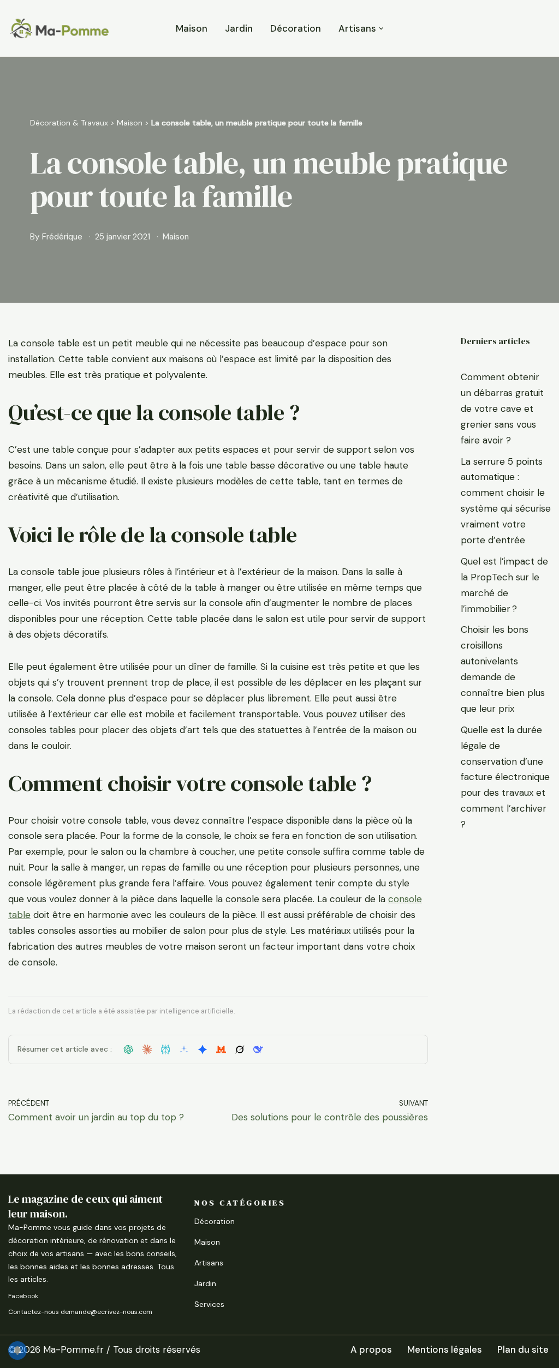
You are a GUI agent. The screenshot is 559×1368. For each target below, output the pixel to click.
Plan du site (523, 1349)
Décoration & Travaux (69, 123)
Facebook (23, 1296)
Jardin (239, 28)
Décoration (295, 28)
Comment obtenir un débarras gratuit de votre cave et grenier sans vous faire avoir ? (502, 408)
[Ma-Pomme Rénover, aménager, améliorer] (59, 28)
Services (209, 1304)
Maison (191, 28)
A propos (371, 1349)
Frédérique (62, 236)
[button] (381, 28)
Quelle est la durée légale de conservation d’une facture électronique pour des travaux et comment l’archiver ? (505, 777)
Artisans (208, 1263)
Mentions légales (444, 1349)
